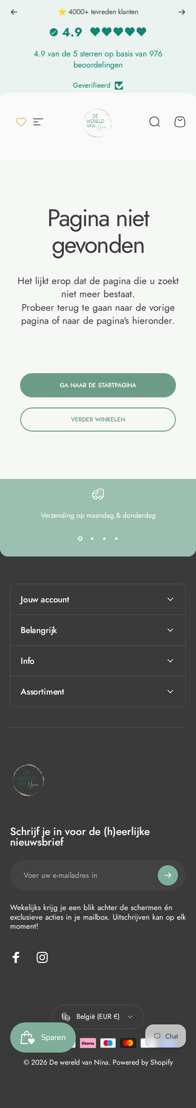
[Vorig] (14, 12)
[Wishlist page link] (21, 122)
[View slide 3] (104, 538)
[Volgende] (182, 12)
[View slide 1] (80, 538)
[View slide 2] (92, 538)
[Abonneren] (168, 875)
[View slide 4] (116, 538)
